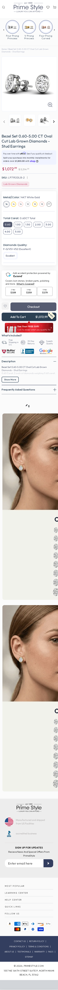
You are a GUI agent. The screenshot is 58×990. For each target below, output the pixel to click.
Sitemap (29, 957)
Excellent (10, 255)
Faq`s (50, 952)
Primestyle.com (34, 965)
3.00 (48, 224)
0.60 (8, 224)
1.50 (27, 224)
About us (9, 952)
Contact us (20, 941)
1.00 (18, 224)
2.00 (38, 224)
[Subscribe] (48, 863)
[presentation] (3, 27)
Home (4, 49)
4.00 (7, 231)
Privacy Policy (17, 947)
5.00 (18, 231)
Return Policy (36, 941)
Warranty (39, 952)
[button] (3, 7)
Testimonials (24, 952)
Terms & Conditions (38, 947)
